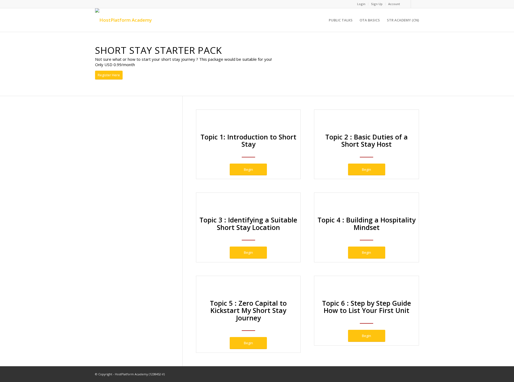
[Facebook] (407, 4)
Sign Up (377, 4)
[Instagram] (415, 4)
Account (394, 4)
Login (361, 4)
